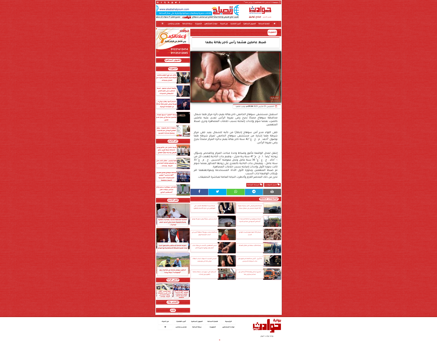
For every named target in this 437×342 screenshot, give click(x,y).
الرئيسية (228, 321)
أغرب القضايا (235, 24)
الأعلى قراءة (173, 280)
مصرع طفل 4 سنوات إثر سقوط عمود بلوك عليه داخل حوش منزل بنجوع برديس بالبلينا (173, 17)
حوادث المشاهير (210, 24)
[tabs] (158, 2)
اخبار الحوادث (271, 185)
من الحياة (224, 24)
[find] (165, 2)
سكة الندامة (187, 24)
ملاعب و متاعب (174, 24)
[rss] (168, 2)
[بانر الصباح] (197, 10)
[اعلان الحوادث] (173, 56)
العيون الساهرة (249, 24)
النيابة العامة (253, 185)
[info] (161, 2)
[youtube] (172, 2)
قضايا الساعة (263, 24)
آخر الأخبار (173, 141)
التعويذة (198, 24)
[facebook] (179, 2)
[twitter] (176, 2)
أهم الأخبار (173, 200)
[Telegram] (254, 192)
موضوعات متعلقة (269, 199)
